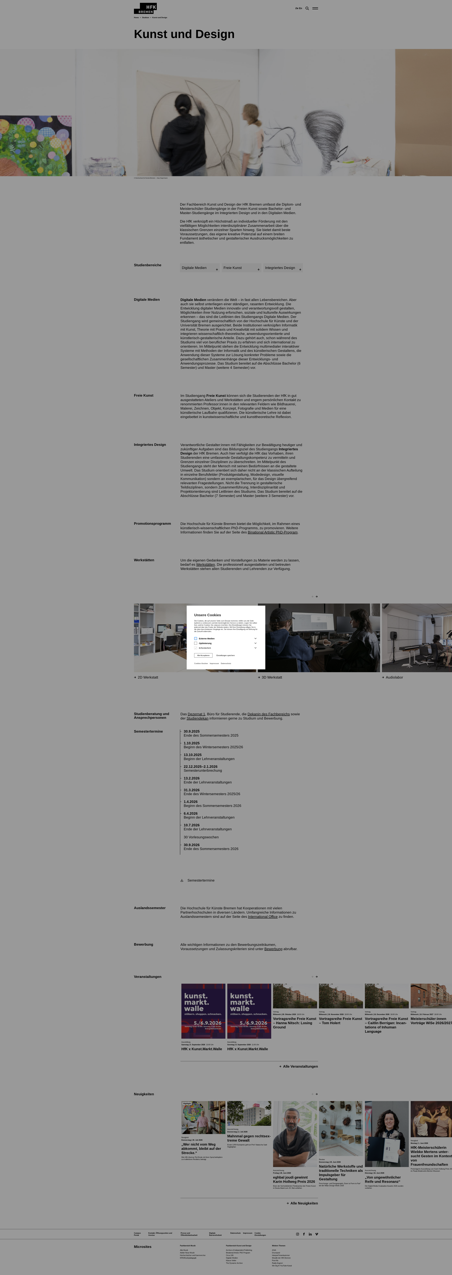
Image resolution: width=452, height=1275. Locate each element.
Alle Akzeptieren (203, 655)
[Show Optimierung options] (255, 643)
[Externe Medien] (195, 638)
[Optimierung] (195, 643)
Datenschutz (226, 663)
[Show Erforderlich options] (255, 648)
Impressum (214, 663)
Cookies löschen (201, 663)
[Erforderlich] (195, 648)
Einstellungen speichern (225, 655)
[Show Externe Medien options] (255, 638)
